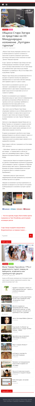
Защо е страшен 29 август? (19, 345)
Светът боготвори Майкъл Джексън (22, 318)
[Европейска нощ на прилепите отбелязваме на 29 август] (6, 335)
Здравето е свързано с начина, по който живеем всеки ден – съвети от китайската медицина (22, 289)
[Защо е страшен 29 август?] (6, 344)
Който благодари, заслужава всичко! (20, 380)
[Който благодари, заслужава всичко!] (6, 379)
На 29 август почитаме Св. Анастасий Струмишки (19, 354)
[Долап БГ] (3, 4)
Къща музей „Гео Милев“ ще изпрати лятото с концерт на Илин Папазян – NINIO (21, 328)
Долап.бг (13, 48)
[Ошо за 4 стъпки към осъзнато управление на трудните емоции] (6, 370)
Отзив (10, 29)
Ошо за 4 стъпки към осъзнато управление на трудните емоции (21, 372)
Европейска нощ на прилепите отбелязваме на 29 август (20, 337)
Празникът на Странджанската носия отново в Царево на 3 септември (21, 363)
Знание (11, 264)
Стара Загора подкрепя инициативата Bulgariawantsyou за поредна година (13, 229)
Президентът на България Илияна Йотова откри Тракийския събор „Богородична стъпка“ (21, 298)
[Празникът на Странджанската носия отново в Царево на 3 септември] (6, 361)
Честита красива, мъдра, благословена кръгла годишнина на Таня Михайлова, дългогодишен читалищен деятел (16, 218)
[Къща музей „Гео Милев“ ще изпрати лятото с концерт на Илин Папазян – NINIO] (6, 326)
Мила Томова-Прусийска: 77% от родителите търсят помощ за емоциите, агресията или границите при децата (16, 270)
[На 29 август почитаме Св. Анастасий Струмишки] (6, 352)
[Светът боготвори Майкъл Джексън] (6, 317)
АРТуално (5, 29)
